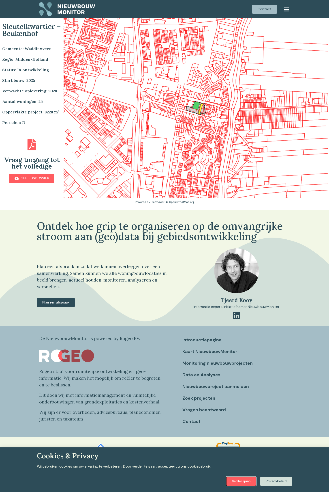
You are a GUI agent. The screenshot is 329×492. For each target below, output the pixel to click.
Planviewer (157, 202)
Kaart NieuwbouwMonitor (209, 351)
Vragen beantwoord (204, 410)
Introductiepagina (202, 340)
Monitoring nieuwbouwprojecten (217, 363)
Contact (191, 421)
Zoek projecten (198, 398)
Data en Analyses (201, 375)
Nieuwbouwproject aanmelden (215, 386)
